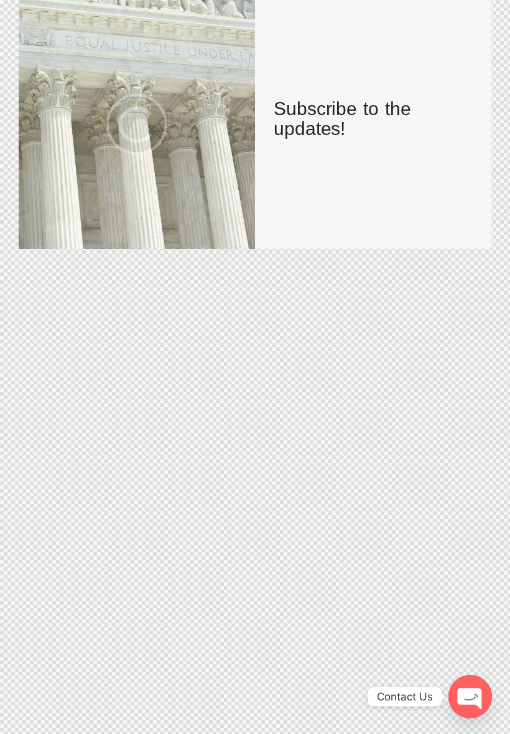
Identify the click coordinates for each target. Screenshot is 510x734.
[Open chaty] (470, 696)
